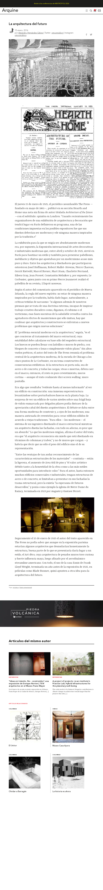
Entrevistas (13, 677)
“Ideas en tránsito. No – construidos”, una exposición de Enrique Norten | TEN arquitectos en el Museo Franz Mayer (29, 683)
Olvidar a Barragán (17, 792)
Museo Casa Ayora (61, 746)
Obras (55, 709)
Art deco (16, 587)
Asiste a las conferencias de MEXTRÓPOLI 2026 (51, 3)
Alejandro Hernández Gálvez (30, 33)
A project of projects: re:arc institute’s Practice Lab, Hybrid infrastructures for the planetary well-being (72, 683)
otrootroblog (57, 33)
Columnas (13, 709)
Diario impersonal (25, 587)
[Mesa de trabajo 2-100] (51, 626)
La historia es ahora (62, 792)
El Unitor (13, 746)
